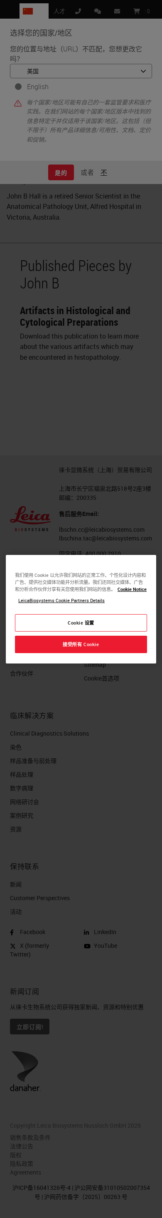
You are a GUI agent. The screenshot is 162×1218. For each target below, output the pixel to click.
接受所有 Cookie (81, 644)
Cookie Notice (132, 589)
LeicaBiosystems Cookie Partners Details (61, 600)
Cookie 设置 (81, 623)
